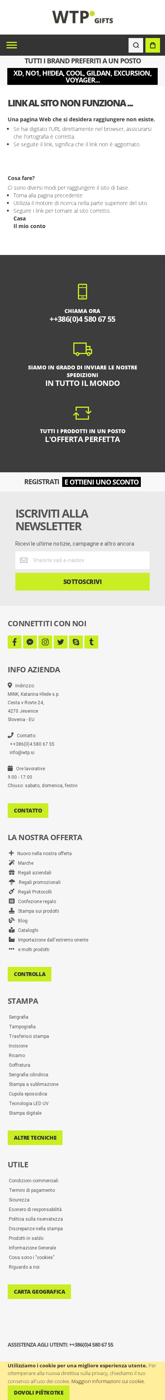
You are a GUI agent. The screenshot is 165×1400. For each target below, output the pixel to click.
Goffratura (19, 1065)
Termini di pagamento (32, 1190)
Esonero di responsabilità (35, 1209)
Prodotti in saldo (26, 1238)
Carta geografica (39, 1291)
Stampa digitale (25, 1113)
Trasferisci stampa (29, 1036)
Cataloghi (26, 930)
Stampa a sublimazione (33, 1084)
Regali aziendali (33, 872)
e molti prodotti (32, 949)
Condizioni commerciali (33, 1180)
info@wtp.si (22, 752)
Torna (20, 195)
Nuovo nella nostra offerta (43, 853)
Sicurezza (19, 1200)
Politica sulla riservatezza (36, 1219)
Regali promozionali (38, 882)
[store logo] (82, 17)
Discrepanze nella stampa (36, 1228)
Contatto (28, 810)
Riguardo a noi (24, 1267)
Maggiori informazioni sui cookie (107, 1381)
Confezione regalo (35, 901)
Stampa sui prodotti (37, 911)
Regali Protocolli (33, 892)
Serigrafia (18, 1017)
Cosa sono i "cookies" (31, 1257)
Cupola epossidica (28, 1094)
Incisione (18, 1046)
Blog (21, 920)
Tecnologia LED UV (29, 1103)
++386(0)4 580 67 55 (32, 744)
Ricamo (17, 1055)
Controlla (29, 974)
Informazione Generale (32, 1248)
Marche (24, 863)
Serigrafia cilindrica (28, 1074)
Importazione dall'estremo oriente (51, 940)
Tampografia (22, 1026)
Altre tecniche (35, 1137)
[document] (82, 1381)
